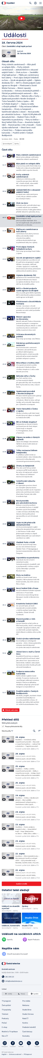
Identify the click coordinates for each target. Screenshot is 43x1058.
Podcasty (5, 1018)
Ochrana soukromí (15, 1054)
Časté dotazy (27, 1031)
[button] (21, 18)
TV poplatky (6, 1010)
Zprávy (16, 144)
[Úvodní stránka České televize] (11, 963)
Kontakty (26, 1036)
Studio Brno (26, 1010)
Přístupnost (28, 1054)
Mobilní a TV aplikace (10, 1031)
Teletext (5, 1014)
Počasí (4, 1023)
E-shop (4, 1027)
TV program (6, 1001)
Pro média (26, 1001)
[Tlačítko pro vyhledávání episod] (34, 731)
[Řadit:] (39, 731)
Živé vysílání (6, 1005)
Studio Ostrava (28, 1014)
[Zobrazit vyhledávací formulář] (30, 3)
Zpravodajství (7, 144)
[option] (8, 993)
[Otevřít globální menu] (40, 3)
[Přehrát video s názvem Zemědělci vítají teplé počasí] (21, 18)
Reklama (25, 1005)
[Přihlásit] (35, 3)
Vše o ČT (5, 1036)
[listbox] (21, 994)
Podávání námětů (29, 1027)
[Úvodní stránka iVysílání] (8, 3)
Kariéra (25, 1023)
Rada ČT (25, 1018)
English (4, 1054)
